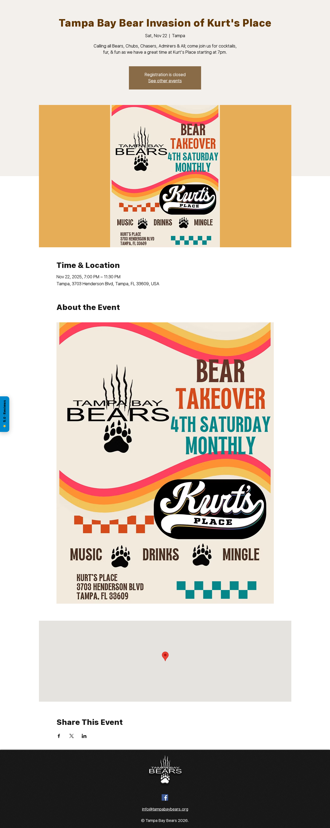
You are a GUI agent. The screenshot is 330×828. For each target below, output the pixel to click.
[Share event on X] (71, 736)
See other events (165, 80)
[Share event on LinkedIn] (84, 736)
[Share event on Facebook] (58, 736)
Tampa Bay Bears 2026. (167, 820)
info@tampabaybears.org (165, 809)
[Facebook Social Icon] (165, 797)
